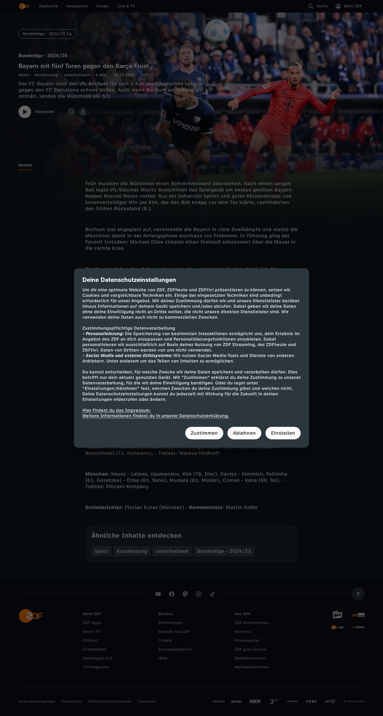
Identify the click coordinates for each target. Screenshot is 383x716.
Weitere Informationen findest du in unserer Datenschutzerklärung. (155, 415)
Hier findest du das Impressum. (116, 410)
